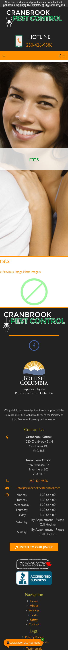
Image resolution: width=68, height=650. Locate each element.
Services (34, 610)
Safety (34, 620)
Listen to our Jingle (35, 547)
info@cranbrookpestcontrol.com (38, 488)
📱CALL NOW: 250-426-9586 (24, 641)
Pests (34, 615)
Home (34, 601)
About (34, 606)
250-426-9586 (39, 45)
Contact (34, 624)
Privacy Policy (34, 637)
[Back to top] (62, 636)
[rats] (34, 292)
